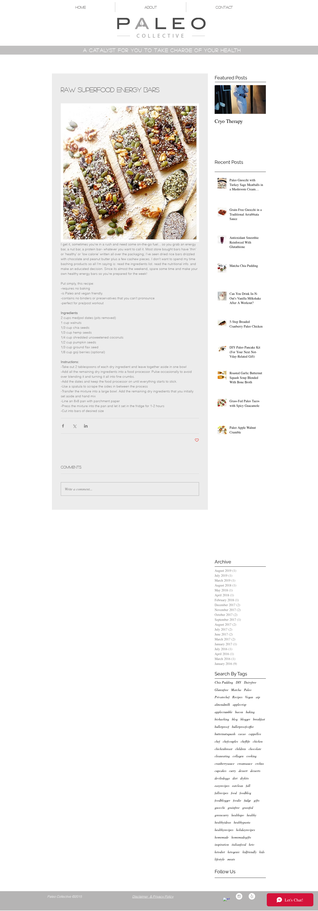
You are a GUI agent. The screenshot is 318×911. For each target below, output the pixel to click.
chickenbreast (223, 749)
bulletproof (222, 726)
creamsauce (244, 763)
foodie (237, 800)
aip (258, 697)
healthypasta (242, 822)
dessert (243, 770)
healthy (251, 815)
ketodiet (220, 852)
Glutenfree (221, 690)
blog (235, 719)
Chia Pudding (224, 682)
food (234, 793)
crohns (259, 763)
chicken (258, 741)
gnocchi (220, 807)
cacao (242, 734)
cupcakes (220, 770)
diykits (244, 778)
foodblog (245, 793)
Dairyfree (250, 682)
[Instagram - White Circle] (239, 896)
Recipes (237, 697)
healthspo (237, 815)
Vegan (249, 697)
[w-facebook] (226, 900)
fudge (247, 800)
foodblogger (222, 800)
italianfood (239, 844)
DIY (238, 682)
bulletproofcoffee (243, 726)
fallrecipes (221, 793)
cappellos (255, 734)
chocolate (255, 749)
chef (217, 741)
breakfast (259, 719)
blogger (245, 719)
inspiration (222, 844)
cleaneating (222, 756)
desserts (255, 770)
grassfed (247, 807)
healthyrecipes (224, 829)
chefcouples (230, 741)
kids (261, 852)
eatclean (237, 785)
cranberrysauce (224, 763)
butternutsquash (225, 734)
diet (235, 778)
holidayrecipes (245, 829)
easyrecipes (222, 785)
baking (250, 712)
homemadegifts (241, 837)
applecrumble (223, 712)
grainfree (234, 807)
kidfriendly (250, 852)
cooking (251, 756)
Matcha (236, 690)
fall (248, 785)
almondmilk (222, 704)
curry (232, 770)
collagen (238, 756)
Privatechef (222, 697)
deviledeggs (222, 778)
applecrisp (239, 704)
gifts (256, 800)
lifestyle (220, 859)
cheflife (245, 741)
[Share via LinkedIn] (86, 426)
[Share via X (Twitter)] (74, 426)
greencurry (222, 815)
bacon (239, 712)
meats (231, 859)
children (240, 749)
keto (251, 844)
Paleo (247, 690)
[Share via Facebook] (63, 426)
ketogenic (234, 852)
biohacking (222, 719)
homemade (222, 837)
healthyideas (223, 822)
